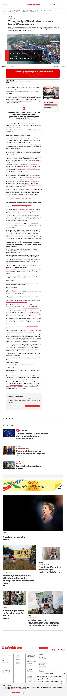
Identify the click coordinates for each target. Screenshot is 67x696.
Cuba (36, 10)
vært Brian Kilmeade (10, 271)
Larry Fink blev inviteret (23, 174)
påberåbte (22, 310)
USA (7, 327)
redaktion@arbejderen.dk (18, 655)
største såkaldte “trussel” (32, 326)
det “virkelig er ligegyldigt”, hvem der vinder (31, 185)
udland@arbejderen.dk (17, 659)
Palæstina (42, 10)
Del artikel (62, 66)
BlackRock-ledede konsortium (29, 164)
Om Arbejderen (25, 11)
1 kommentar (6, 539)
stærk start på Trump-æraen (28, 198)
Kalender (3, 660)
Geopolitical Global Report (16, 385)
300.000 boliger (34, 223)
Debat (4, 532)
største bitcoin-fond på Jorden (25, 230)
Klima (17, 11)
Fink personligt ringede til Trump (26, 189)
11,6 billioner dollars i (16, 158)
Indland (5, 570)
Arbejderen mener (23, 430)
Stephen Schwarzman (34, 215)
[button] (64, 673)
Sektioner (6, 4)
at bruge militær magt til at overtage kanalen (21, 101)
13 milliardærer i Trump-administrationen (21, 205)
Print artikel (56, 66)
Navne (8, 662)
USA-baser (50, 10)
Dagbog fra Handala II (27, 10)
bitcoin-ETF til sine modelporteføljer (28, 232)
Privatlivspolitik (41, 671)
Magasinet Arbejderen (14, 10)
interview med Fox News (13, 270)
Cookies (40, 670)
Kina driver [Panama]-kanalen (18, 97)
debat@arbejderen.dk (17, 662)
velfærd (57, 10)
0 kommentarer (5, 66)
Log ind (62, 5)
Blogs (6, 660)
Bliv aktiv (33, 11)
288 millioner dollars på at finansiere (23, 209)
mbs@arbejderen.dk (42, 658)
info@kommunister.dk (42, 666)
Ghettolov (11, 11)
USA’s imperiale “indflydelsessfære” (31, 308)
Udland (10, 16)
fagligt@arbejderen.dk (17, 656)
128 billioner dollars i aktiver (35, 160)
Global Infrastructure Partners (13, 168)
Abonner (16, 406)
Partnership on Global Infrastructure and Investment (28, 169)
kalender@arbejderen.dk (17, 663)
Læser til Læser (4, 662)
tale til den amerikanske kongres (15, 138)
